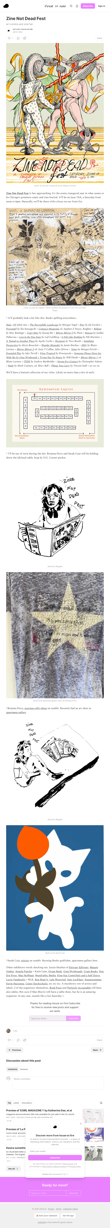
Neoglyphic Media (45, 975)
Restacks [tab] (24, 1069)
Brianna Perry (23, 1158)
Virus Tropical (47, 353)
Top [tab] (9, 1103)
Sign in (101, 6)
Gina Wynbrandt (72, 971)
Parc (82, 325)
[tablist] (17, 1069)
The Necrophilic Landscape (44, 325)
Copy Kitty (32, 333)
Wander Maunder (50, 345)
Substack (42, 1222)
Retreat (89, 333)
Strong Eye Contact (67, 362)
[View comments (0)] (18, 38)
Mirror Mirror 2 (25, 349)
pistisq (25, 961)
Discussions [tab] (27, 1103)
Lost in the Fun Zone (30, 337)
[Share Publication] (77, 6)
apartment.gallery (16, 712)
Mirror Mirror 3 (64, 333)
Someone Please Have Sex (87, 353)
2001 (84, 345)
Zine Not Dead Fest (17, 193)
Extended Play (13, 353)
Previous (16, 1050)
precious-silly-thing (36, 708)
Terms (58, 1209)
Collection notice (70, 1209)
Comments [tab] (12, 1069)
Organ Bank (55, 971)
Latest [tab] (16, 1103)
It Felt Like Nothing (72, 337)
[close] (81, 1124)
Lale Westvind (58, 980)
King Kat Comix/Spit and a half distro (78, 975)
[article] (55, 1116)
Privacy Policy (75, 1166)
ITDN (27, 362)
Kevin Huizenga (15, 984)
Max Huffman (26, 975)
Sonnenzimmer (93, 980)
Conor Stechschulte (36, 984)
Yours (74, 349)
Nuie (8, 325)
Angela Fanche (23, 971)
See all (11, 1168)
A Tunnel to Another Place (20, 341)
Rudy (11, 366)
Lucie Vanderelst (15, 980)
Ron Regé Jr (41, 980)
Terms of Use (68, 1164)
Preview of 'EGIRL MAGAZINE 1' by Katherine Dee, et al (39, 1110)
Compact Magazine (49, 329)
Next (95, 1050)
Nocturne (60, 341)
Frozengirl (11, 329)
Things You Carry (60, 366)
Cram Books (91, 971)
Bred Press (56, 988)
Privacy (51, 1209)
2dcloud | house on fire (23, 29)
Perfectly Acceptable (79, 988)
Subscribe (88, 6)
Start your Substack (48, 1215)
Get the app (68, 1215)
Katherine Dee (47, 1117)
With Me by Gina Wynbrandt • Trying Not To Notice (34, 358)
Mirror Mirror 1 (89, 358)
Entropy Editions (78, 967)
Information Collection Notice (54, 1166)
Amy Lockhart (75, 980)
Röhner (98, 329)
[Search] (71, 6)
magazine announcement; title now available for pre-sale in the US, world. (40, 1114)
